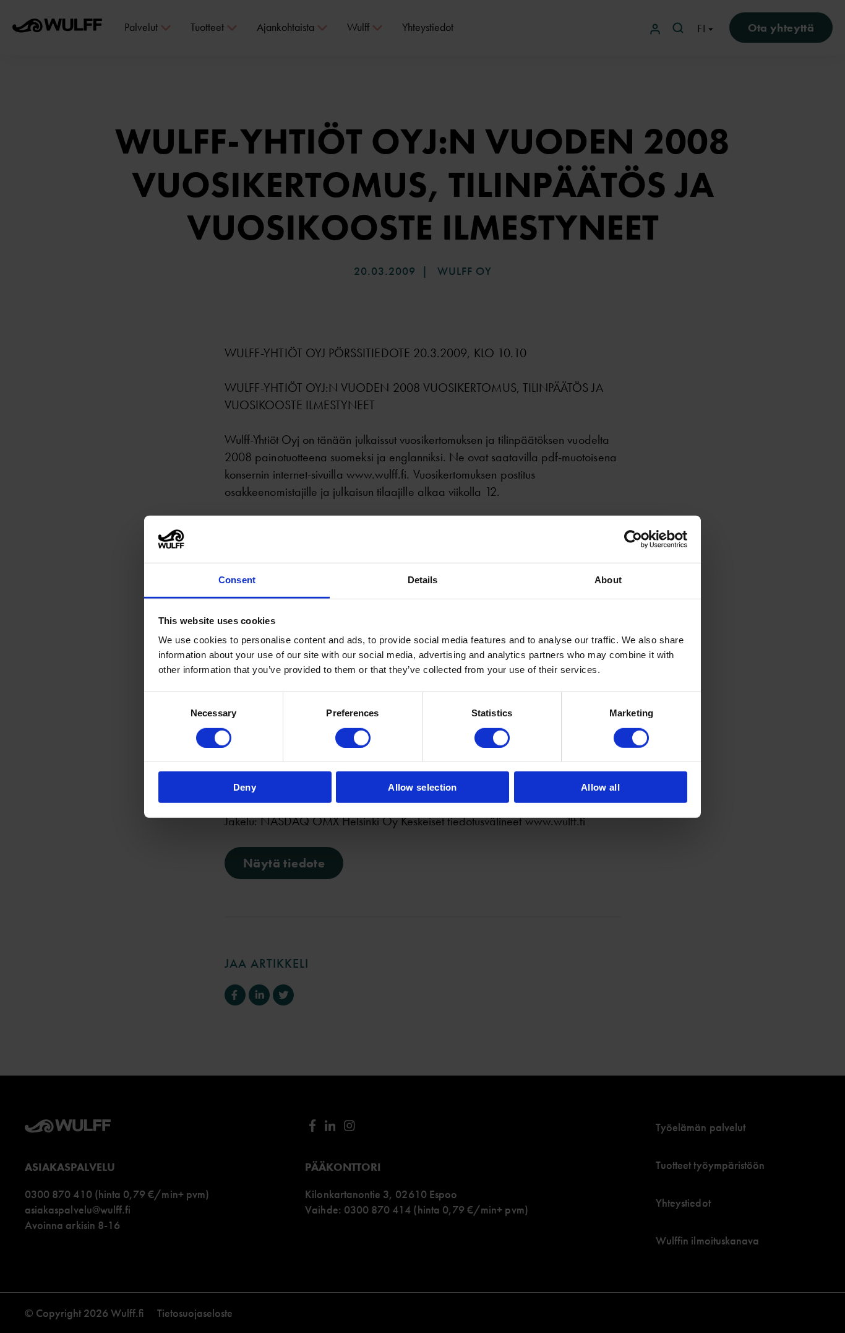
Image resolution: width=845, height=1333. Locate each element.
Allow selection (422, 787)
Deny (244, 787)
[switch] (353, 737)
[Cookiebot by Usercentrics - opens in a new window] (633, 539)
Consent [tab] (236, 580)
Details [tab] (423, 580)
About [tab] (608, 580)
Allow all (600, 787)
